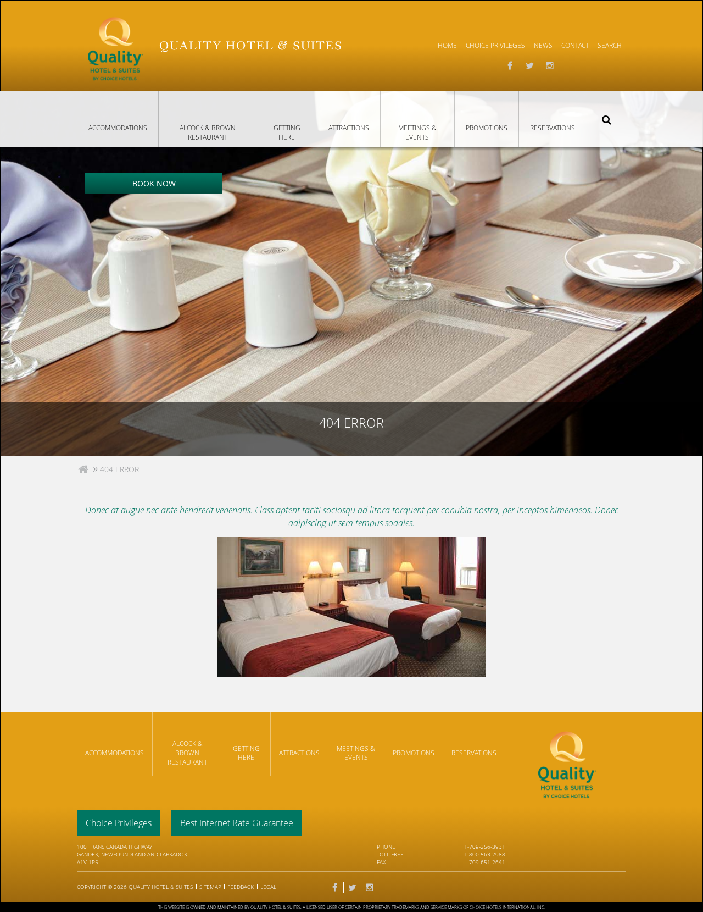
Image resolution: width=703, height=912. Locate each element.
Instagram (549, 65)
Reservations (552, 127)
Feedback (240, 887)
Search (606, 119)
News (543, 45)
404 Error (119, 469)
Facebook (510, 65)
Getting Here (287, 132)
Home (447, 45)
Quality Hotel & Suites (161, 887)
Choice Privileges (495, 45)
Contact (575, 45)
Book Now (154, 183)
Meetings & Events (417, 132)
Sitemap (210, 887)
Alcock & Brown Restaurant (208, 132)
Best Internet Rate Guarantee (236, 823)
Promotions (486, 127)
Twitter (530, 65)
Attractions (348, 127)
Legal (268, 887)
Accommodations (117, 127)
